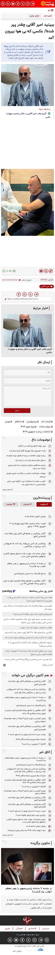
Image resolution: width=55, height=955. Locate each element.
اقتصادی (32, 928)
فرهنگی (19, 928)
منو (49, 10)
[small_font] (4, 270)
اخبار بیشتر (6, 489)
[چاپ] (46, 271)
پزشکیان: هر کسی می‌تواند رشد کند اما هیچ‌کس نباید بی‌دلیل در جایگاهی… (25, 545)
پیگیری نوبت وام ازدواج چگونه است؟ (31, 815)
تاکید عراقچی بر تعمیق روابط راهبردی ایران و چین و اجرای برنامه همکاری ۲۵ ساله (25, 712)
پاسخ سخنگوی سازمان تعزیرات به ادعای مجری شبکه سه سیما (27, 467)
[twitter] (30, 294)
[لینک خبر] (51, 271)
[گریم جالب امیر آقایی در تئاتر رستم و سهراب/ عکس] (27, 330)
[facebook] (19, 294)
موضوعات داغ (41, 440)
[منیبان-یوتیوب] (13, 3)
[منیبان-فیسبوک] (18, 3)
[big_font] (14, 270)
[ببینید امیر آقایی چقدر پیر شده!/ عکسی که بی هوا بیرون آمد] (36, 294)
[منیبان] (47, 4)
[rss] (8, 3)
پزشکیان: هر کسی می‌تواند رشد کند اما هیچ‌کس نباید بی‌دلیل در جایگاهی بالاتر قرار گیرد (26, 691)
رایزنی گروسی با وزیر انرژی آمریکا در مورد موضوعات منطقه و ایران (25, 720)
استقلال (18, 421)
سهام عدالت (44, 426)
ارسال (17, 410)
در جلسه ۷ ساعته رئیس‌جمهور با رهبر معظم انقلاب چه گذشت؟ (25, 699)
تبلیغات (29, 935)
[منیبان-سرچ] (47, 940)
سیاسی (46, 928)
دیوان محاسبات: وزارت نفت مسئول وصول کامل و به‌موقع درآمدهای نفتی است (25, 555)
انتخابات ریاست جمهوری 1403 (36, 431)
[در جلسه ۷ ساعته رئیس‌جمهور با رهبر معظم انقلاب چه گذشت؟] (27, 866)
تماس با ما (20, 935)
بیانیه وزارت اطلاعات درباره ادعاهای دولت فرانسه (26, 455)
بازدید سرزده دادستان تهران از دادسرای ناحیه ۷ (27, 734)
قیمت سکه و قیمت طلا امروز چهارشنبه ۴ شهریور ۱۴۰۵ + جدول (28, 525)
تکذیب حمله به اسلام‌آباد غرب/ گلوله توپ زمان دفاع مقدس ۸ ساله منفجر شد (26, 483)
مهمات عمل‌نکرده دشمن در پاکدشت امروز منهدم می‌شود (26, 475)
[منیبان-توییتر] (23, 3)
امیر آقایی (45, 286)
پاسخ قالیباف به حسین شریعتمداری (30, 573)
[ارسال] (41, 271)
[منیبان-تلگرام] (32, 3)
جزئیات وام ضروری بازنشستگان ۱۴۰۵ (31, 739)
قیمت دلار (45, 421)
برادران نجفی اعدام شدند (35, 516)
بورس (7, 421)
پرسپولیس (31, 421)
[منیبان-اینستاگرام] (27, 3)
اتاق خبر (44, 752)
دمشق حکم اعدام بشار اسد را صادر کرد (30, 460)
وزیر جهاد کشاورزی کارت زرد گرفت (32, 446)
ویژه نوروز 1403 (27, 426)
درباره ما (36, 935)
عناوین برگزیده (40, 843)
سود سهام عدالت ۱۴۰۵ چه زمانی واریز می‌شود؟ (27, 830)
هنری (8, 928)
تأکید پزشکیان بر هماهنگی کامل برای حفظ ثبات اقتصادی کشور (27, 683)
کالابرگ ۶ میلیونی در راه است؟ (34, 744)
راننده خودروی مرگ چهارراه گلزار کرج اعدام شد (27, 451)
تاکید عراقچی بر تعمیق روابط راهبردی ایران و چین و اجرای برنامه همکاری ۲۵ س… (24, 582)
